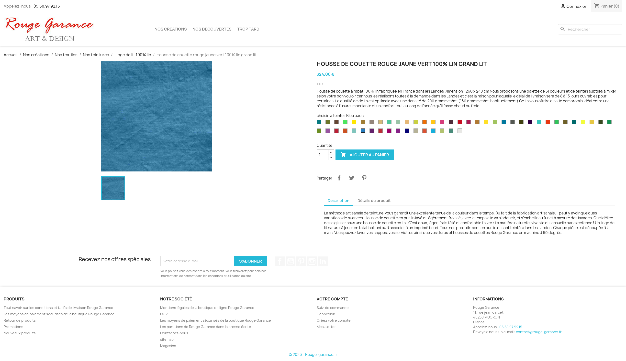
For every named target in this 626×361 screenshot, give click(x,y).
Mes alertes (326, 326)
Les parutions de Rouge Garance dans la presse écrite (205, 326)
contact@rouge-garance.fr (539, 331)
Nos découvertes (212, 29)
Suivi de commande (333, 307)
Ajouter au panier (365, 155)
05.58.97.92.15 (47, 6)
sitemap (167, 339)
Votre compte (332, 299)
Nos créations (171, 29)
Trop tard (248, 29)
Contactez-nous (174, 333)
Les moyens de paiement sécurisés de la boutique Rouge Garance (59, 314)
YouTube (290, 261)
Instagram (312, 261)
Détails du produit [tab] (374, 200)
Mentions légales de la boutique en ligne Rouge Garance (207, 307)
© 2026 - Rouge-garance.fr (313, 354)
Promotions (13, 326)
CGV (164, 314)
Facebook (280, 261)
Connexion (326, 314)
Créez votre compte (334, 320)
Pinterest (364, 178)
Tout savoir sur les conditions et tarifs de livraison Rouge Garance (58, 307)
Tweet (352, 178)
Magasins (168, 345)
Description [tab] (338, 200)
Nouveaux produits (20, 333)
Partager (339, 178)
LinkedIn (323, 261)
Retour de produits (20, 320)
